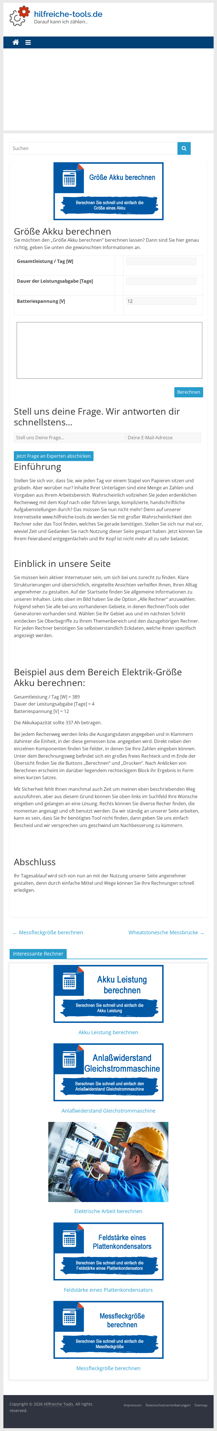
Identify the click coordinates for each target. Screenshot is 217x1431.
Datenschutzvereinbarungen (168, 1405)
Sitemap (200, 1405)
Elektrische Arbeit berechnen (108, 1211)
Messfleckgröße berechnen (47, 932)
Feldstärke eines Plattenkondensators (108, 1289)
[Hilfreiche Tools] (16, 42)
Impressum (133, 1405)
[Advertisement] (108, 90)
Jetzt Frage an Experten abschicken (54, 456)
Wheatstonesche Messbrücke (167, 932)
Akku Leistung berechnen (108, 1032)
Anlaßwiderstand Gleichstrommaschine (108, 1110)
